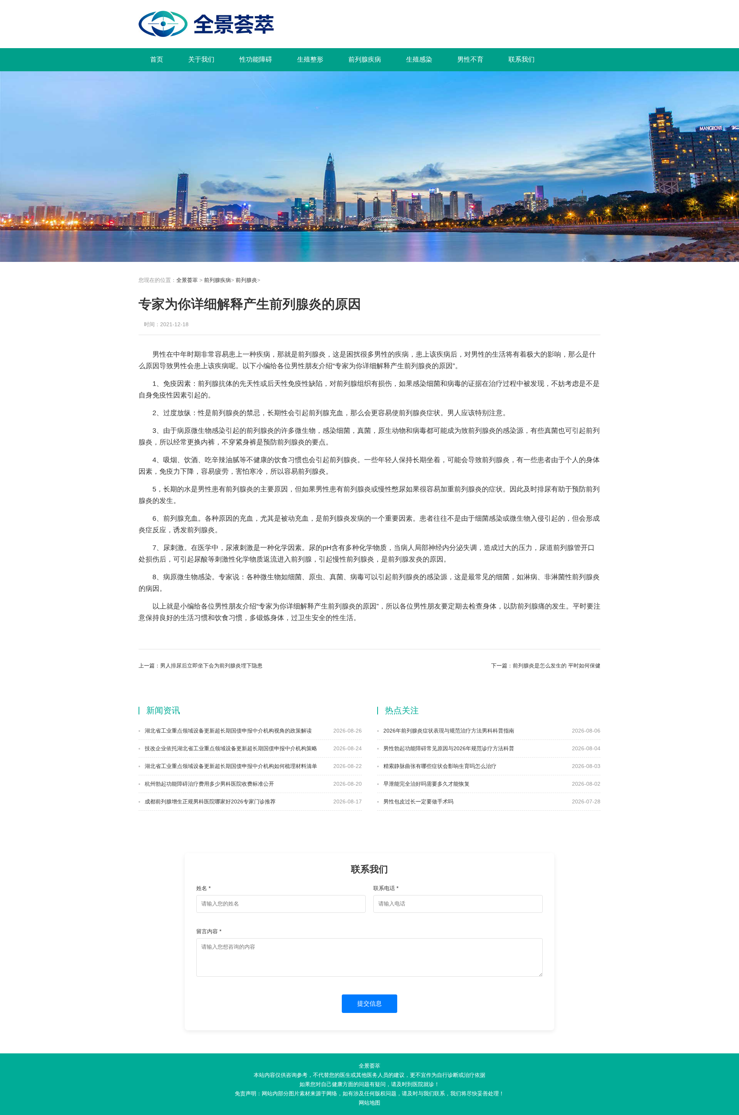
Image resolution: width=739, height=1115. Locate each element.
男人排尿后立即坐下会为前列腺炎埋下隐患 (211, 665)
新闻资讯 (163, 710)
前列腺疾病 (364, 59)
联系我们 (521, 59)
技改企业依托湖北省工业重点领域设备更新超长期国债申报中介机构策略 (230, 748)
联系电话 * (385, 888)
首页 (156, 59)
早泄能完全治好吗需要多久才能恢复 (426, 784)
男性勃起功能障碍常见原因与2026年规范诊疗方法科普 (448, 748)
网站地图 (369, 1103)
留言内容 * (208, 931)
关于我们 (201, 59)
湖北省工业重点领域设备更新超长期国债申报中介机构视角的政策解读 (227, 731)
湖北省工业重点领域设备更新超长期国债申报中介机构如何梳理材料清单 (230, 766)
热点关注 (402, 710)
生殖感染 (419, 59)
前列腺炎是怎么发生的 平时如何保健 (556, 665)
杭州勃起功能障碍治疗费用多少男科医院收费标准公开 (208, 784)
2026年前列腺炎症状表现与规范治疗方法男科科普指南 (448, 731)
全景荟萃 (187, 280)
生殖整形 (310, 59)
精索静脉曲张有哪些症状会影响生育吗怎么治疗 (439, 766)
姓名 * (203, 888)
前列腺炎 (246, 280)
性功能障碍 (255, 59)
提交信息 (369, 1003)
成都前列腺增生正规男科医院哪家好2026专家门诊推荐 (209, 801)
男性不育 (470, 59)
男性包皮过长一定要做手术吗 (417, 801)
